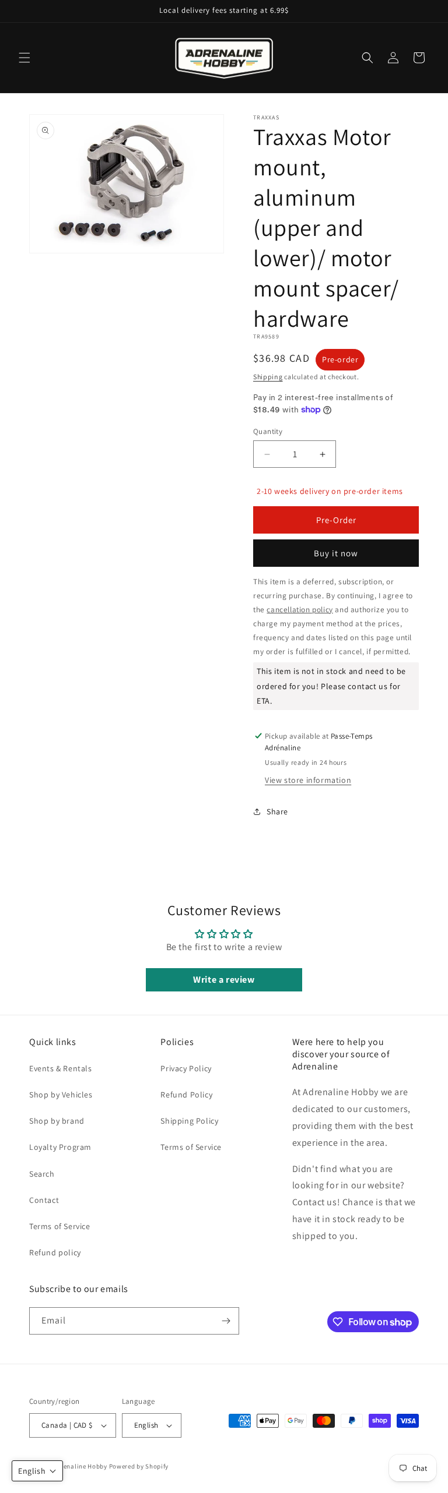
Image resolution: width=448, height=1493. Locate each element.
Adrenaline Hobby (80, 1466)
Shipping (268, 376)
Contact (44, 1200)
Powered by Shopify (139, 1466)
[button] (24, 57)
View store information (308, 780)
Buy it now (336, 553)
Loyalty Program (60, 1147)
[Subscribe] (226, 1321)
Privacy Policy (185, 1068)
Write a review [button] (223, 979)
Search (42, 1174)
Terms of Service (59, 1226)
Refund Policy (186, 1094)
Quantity (267, 431)
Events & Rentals (60, 1068)
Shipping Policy (189, 1121)
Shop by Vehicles (61, 1094)
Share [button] (277, 811)
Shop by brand (57, 1121)
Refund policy (55, 1252)
